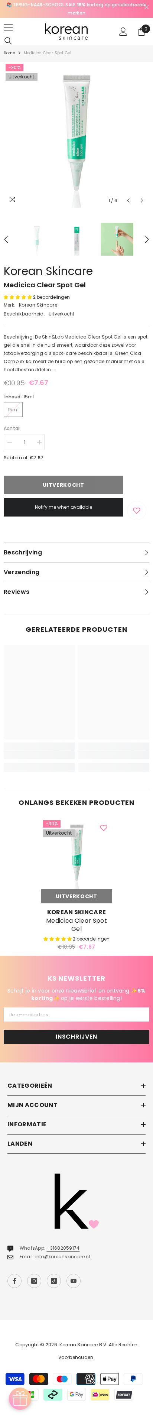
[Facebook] (14, 1281)
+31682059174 (62, 1248)
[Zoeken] (8, 40)
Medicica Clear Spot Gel (76, 925)
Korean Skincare (48, 271)
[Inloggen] (123, 31)
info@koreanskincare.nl (62, 1256)
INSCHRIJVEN (76, 1036)
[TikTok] (54, 1281)
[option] (76, 9)
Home (9, 53)
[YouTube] (73, 1281)
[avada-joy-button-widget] (20, 1399)
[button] (128, 200)
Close (146, 7)
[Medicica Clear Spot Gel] (76, 853)
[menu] (8, 27)
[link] (39, 755)
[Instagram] (34, 1281)
